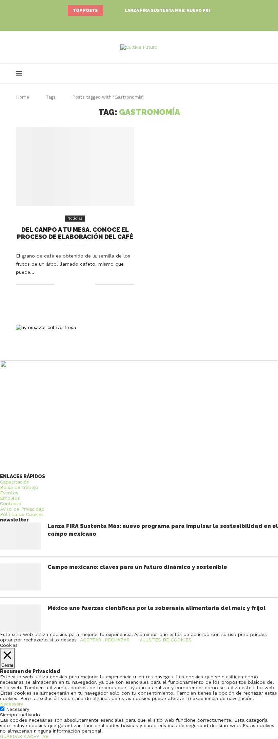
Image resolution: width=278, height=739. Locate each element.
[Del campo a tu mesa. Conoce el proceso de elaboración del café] (75, 166)
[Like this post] (60, 284)
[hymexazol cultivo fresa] (46, 327)
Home (22, 97)
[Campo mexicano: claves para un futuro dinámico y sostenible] (20, 577)
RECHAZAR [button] (117, 639)
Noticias (75, 218)
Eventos (9, 492)
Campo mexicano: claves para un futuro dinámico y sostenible (137, 567)
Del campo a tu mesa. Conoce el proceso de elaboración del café (75, 233)
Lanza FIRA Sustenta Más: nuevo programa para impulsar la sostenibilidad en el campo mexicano (162, 530)
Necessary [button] (11, 703)
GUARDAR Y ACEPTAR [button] (24, 736)
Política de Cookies (22, 514)
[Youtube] (148, 21)
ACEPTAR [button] (90, 639)
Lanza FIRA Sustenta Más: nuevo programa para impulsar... (196, 10)
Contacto (10, 503)
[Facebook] (129, 21)
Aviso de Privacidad (22, 509)
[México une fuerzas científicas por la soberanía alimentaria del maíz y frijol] (20, 618)
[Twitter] (139, 21)
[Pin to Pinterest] (83, 284)
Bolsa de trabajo (19, 487)
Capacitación (14, 482)
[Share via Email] (90, 284)
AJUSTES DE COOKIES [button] (166, 639)
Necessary (17, 709)
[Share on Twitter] (76, 284)
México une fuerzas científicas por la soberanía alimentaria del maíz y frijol (156, 608)
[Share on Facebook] (69, 284)
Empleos (10, 498)
